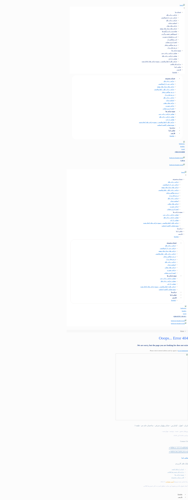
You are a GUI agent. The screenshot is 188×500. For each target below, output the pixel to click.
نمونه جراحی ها (179, 475)
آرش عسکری (170, 482)
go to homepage (183, 350)
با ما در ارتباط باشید (178, 469)
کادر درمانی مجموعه (177, 477)
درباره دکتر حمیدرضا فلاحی (175, 472)
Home (182, 331)
